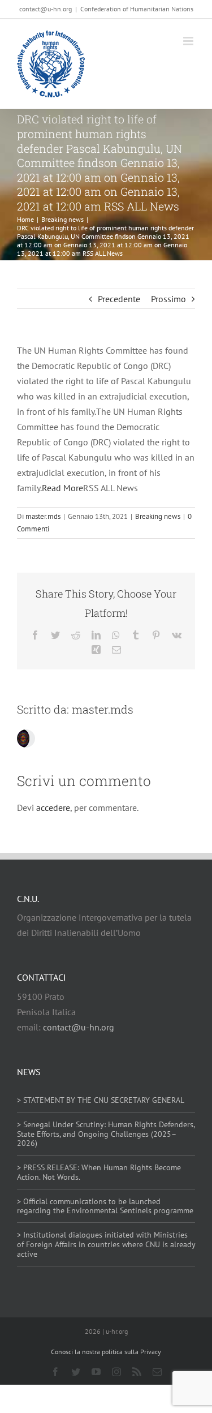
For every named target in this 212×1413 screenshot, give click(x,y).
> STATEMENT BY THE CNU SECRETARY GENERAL (100, 1100)
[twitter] (75, 1371)
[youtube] (96, 1371)
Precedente (119, 298)
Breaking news (157, 516)
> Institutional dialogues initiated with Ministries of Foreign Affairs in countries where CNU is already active (106, 1244)
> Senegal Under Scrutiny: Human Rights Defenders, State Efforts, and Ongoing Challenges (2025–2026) (105, 1134)
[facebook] (55, 1371)
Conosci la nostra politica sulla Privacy (106, 1351)
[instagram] (116, 1371)
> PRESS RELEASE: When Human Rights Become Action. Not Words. (99, 1172)
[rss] (136, 1371)
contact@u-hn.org (78, 1027)
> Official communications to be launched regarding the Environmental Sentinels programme (105, 1206)
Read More (62, 487)
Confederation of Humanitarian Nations (136, 9)
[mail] (157, 1371)
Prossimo (168, 298)
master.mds (42, 516)
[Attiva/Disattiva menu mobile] (189, 41)
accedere (53, 807)
